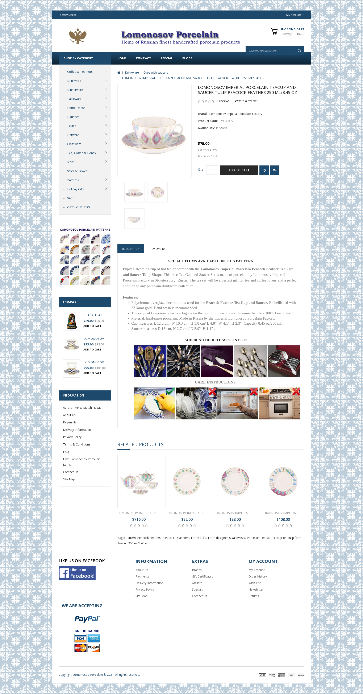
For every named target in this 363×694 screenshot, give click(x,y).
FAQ (66, 452)
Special (166, 58)
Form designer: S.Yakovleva (226, 538)
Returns (254, 596)
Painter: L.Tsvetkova (175, 538)
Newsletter (256, 589)
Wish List (255, 583)
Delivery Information (77, 430)
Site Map (69, 479)
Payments (70, 422)
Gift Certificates (202, 576)
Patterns (73, 180)
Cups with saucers (155, 72)
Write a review (246, 101)
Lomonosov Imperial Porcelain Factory (235, 114)
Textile (71, 126)
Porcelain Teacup (258, 538)
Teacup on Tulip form (286, 538)
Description (130, 249)
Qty (200, 169)
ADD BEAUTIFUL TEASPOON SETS (215, 340)
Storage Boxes (77, 171)
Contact (143, 58)
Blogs (187, 58)
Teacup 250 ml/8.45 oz (133, 543)
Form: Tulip (198, 538)
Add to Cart (239, 170)
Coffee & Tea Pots (80, 72)
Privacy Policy (72, 437)
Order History (258, 576)
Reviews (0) (157, 249)
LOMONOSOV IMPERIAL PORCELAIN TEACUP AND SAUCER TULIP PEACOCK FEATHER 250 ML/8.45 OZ (192, 78)
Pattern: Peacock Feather (143, 538)
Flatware (73, 135)
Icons (71, 162)
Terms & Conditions (76, 444)
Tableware (74, 99)
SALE (70, 198)
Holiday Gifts (75, 189)
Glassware (74, 144)
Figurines (73, 117)
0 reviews (223, 101)
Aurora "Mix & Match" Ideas (82, 408)
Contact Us (70, 472)
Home (122, 58)
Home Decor (76, 108)
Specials (197, 589)
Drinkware (74, 81)
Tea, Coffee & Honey (81, 153)
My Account (257, 570)
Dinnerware (75, 90)
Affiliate (197, 583)
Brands (197, 570)
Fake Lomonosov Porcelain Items (81, 462)
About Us (69, 415)
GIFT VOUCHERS (78, 207)
